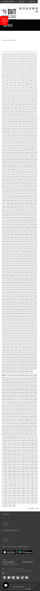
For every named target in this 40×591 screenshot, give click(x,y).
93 (11, 87)
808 (27, 358)
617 (19, 286)
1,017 (17, 441)
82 (4, 84)
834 (23, 368)
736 (27, 330)
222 (23, 135)
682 (27, 310)
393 (23, 200)
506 (8, 245)
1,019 (26, 441)
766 (4, 344)
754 (27, 337)
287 (31, 159)
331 (27, 176)
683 (31, 310)
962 (4, 420)
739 (4, 334)
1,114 (22, 482)
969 (31, 420)
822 (11, 364)
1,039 (8, 451)
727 (27, 327)
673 (27, 306)
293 (19, 163)
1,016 (13, 441)
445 (15, 221)
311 (19, 169)
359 (31, 187)
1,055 (8, 458)
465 (23, 228)
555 (23, 262)
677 (8, 310)
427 (15, 214)
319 (15, 173)
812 (8, 361)
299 (8, 166)
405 (35, 204)
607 (15, 282)
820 (4, 364)
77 (19, 80)
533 (8, 255)
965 (15, 420)
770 (19, 344)
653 (19, 299)
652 (15, 299)
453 (11, 224)
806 (19, 358)
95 (19, 87)
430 (27, 214)
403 (27, 204)
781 (27, 347)
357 (23, 187)
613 (4, 286)
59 (19, 74)
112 (15, 94)
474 (23, 231)
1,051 (26, 454)
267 (23, 152)
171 (35, 115)
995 (27, 430)
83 (7, 84)
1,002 (21, 434)
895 (23, 393)
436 (15, 217)
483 (23, 234)
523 (4, 252)
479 (8, 234)
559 (4, 265)
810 (35, 358)
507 (11, 245)
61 (27, 74)
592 (27, 276)
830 (8, 368)
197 (31, 125)
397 (4, 204)
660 (11, 303)
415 (4, 210)
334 (4, 180)
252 (35, 145)
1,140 (31, 492)
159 (23, 111)
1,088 (13, 471)
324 (35, 173)
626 (19, 289)
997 (35, 430)
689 (19, 313)
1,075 (26, 464)
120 (11, 98)
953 (4, 417)
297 (35, 163)
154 (4, 111)
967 (23, 420)
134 (31, 101)
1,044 (31, 451)
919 (11, 403)
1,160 (13, 502)
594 (35, 276)
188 (31, 122)
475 (27, 231)
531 (35, 252)
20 (7, 60)
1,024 (13, 444)
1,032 (13, 447)
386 (31, 197)
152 (31, 108)
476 (31, 231)
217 (4, 135)
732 (11, 330)
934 (35, 406)
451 (4, 224)
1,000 (12, 434)
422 (31, 210)
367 (27, 190)
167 (19, 115)
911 (15, 399)
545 (19, 258)
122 (19, 98)
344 (8, 183)
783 (35, 347)
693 (35, 313)
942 (31, 410)
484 (27, 234)
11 (7, 57)
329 (19, 176)
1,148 (31, 495)
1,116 (31, 482)
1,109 (35, 478)
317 (8, 173)
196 (27, 125)
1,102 (4, 478)
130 (15, 101)
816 (23, 361)
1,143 (8, 495)
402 (23, 204)
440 (31, 217)
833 (19, 368)
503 (31, 241)
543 (11, 258)
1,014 (4, 441)
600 (23, 279)
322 (27, 173)
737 (31, 330)
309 (11, 169)
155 (8, 111)
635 (19, 293)
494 (31, 238)
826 (27, 364)
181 (4, 122)
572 (19, 269)
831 (11, 368)
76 (15, 80)
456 (23, 224)
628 (27, 289)
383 (19, 197)
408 (11, 207)
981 (8, 427)
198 (35, 125)
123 (23, 98)
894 (19, 393)
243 (35, 142)
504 (35, 241)
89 (31, 84)
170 (31, 115)
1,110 (4, 482)
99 (35, 87)
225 (35, 135)
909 (8, 399)
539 (31, 255)
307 (4, 169)
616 (15, 286)
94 (15, 87)
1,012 (31, 437)
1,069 (35, 461)
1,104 (13, 478)
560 (8, 265)
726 (23, 327)
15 (23, 57)
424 (4, 214)
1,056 (13, 458)
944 (4, 413)
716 (19, 323)
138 (11, 104)
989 (4, 430)
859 (23, 379)
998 (4, 434)
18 (35, 57)
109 (4, 94)
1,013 (35, 437)
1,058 (22, 458)
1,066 (22, 461)
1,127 (8, 488)
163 (4, 115)
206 (31, 128)
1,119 (8, 485)
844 (27, 371)
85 (15, 84)
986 (27, 427)
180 (35, 118)
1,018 (22, 441)
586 (4, 276)
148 (15, 108)
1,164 (31, 502)
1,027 (26, 444)
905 (27, 396)
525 (11, 252)
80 (31, 80)
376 (27, 193)
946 (11, 413)
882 (8, 389)
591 (23, 276)
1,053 (35, 454)
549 (35, 258)
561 (11, 265)
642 (11, 296)
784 (4, 351)
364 (15, 190)
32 (19, 63)
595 (4, 279)
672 (23, 306)
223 (27, 135)
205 (27, 128)
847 (12, 375)
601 (27, 279)
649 (4, 299)
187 (27, 122)
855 (8, 379)
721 (4, 327)
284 (19, 159)
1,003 (25, 434)
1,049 (17, 454)
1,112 (13, 482)
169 (27, 115)
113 (19, 94)
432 (35, 214)
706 (15, 320)
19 (4, 60)
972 (8, 423)
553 (15, 262)
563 (19, 265)
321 (23, 173)
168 (23, 115)
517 (15, 248)
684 (35, 310)
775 (4, 347)
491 (19, 238)
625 (15, 289)
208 (4, 132)
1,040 (13, 451)
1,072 (13, 464)
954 (8, 417)
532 (4, 255)
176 (19, 118)
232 (27, 139)
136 (4, 104)
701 (31, 317)
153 (35, 108)
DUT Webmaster (18, 587)
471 (11, 231)
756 (35, 337)
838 (4, 371)
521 (31, 248)
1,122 (22, 485)
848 (16, 375)
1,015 (8, 441)
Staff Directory (33, 9)
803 (8, 358)
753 (23, 337)
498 (11, 241)
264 (11, 152)
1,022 (4, 444)
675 (35, 306)
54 (35, 70)
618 (23, 286)
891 (8, 393)
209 (8, 132)
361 (4, 190)
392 (19, 200)
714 (11, 323)
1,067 (26, 461)
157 (15, 111)
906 (31, 396)
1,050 (22, 454)
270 (35, 152)
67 (15, 77)
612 (35, 282)
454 (15, 224)
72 (35, 77)
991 (11, 430)
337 (15, 180)
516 (11, 248)
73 (4, 80)
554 (19, 262)
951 (31, 413)
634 (15, 293)
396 (35, 200)
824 (19, 364)
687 (11, 313)
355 (15, 187)
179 (31, 118)
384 (23, 197)
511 (27, 245)
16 (27, 57)
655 (27, 299)
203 (19, 128)
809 (31, 358)
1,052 (31, 454)
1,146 (22, 495)
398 (8, 204)
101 (8, 91)
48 (11, 70)
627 (23, 289)
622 (4, 289)
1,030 (4, 447)
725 (19, 327)
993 (19, 430)
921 (19, 403)
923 (27, 403)
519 (23, 248)
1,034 (22, 447)
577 (4, 272)
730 (4, 330)
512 (31, 245)
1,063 (8, 461)
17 (31, 57)
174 (11, 118)
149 (19, 108)
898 (35, 393)
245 (8, 145)
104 (19, 91)
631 (4, 293)
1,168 (13, 506)
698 (19, 317)
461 (8, 228)
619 (27, 286)
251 (31, 145)
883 (11, 389)
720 (35, 323)
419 (19, 210)
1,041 (17, 451)
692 (31, 313)
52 (27, 70)
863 (4, 382)
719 (31, 323)
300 (11, 166)
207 (35, 128)
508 (15, 245)
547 (27, 258)
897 (31, 393)
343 (4, 183)
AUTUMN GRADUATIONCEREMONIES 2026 (4, 21)
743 (19, 334)
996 (31, 430)
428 (19, 214)
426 (11, 214)
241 (27, 142)
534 (11, 255)
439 (27, 217)
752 (19, 337)
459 (35, 224)
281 (8, 159)
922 (23, 403)
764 (31, 341)
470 (8, 231)
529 (27, 252)
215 (31, 132)
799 (27, 354)
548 (31, 258)
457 (27, 224)
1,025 (17, 444)
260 (31, 149)
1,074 (22, 464)
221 (19, 135)
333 (35, 176)
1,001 (16, 434)
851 (28, 375)
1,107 (26, 478)
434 (8, 217)
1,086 (4, 471)
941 (27, 410)
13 (15, 57)
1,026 (22, 444)
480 (11, 234)
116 (31, 94)
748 (4, 337)
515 (8, 248)
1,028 (31, 444)
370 (4, 193)
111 (11, 94)
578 (8, 272)
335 (8, 180)
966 (19, 420)
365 (19, 190)
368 (31, 190)
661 (15, 303)
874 (11, 386)
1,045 (35, 451)
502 (27, 241)
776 (8, 347)
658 (4, 303)
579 (11, 272)
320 (19, 173)
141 (23, 104)
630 (35, 289)
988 (35, 427)
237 (11, 142)
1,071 (8, 464)
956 (15, 417)
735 (23, 330)
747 (35, 334)
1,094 (4, 475)
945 (8, 413)
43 (27, 67)
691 (27, 313)
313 (27, 169)
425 (8, 214)
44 (31, 67)
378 (35, 193)
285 (23, 159)
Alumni (13, 4)
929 (15, 406)
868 (23, 382)
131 (19, 101)
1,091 (26, 471)
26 (31, 60)
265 (15, 152)
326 (8, 176)
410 (19, 207)
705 (11, 320)
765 (35, 341)
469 (4, 231)
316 (4, 173)
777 (11, 347)
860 (27, 379)
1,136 (13, 492)
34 (27, 63)
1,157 (35, 499)
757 (4, 341)
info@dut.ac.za (10, 573)
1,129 (17, 488)
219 (11, 135)
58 (15, 74)
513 (35, 245)
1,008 (13, 437)
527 (19, 252)
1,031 (8, 447)
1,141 (35, 492)
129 (11, 101)
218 (8, 135)
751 (15, 337)
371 (8, 193)
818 (31, 361)
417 (11, 210)
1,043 (26, 451)
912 (19, 399)
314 (31, 169)
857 (15, 379)
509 (19, 245)
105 (23, 91)
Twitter (24, 9)
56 (7, 74)
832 (15, 368)
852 (31, 375)
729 (35, 327)
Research (32, 2)
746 (31, 334)
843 (23, 371)
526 (15, 252)
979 (35, 423)
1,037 (35, 447)
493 (27, 238)
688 (15, 313)
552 (11, 262)
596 (8, 279)
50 (19, 70)
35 (31, 63)
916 (35, 399)
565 (27, 265)
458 (31, 224)
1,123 (26, 485)
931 (23, 406)
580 (15, 272)
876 (19, 386)
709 (27, 320)
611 (31, 282)
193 (15, 125)
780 (23, 347)
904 (23, 396)
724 (15, 327)
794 (8, 354)
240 (23, 142)
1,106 (22, 478)
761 (19, 341)
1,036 (31, 447)
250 (27, 145)
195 (23, 125)
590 (19, 276)
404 (31, 204)
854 (4, 379)
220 (15, 135)
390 (11, 200)
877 (23, 386)
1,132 (31, 488)
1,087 (8, 471)
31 (15, 63)
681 (23, 310)
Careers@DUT (25, 4)
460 (4, 228)
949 (23, 413)
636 (23, 293)
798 (23, 354)
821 (8, 364)
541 (4, 258)
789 (23, 351)
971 (4, 423)
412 (27, 207)
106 (27, 91)
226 (4, 139)
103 (15, 91)
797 (19, 354)
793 (4, 354)
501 (23, 241)
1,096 (13, 475)
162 (35, 111)
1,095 (8, 475)
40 (15, 67)
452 (8, 224)
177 (23, 118)
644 (19, 296)
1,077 (35, 464)
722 (8, 327)
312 (23, 169)
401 (19, 204)
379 (4, 197)
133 (27, 101)
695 (8, 317)
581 (19, 272)
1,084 (31, 468)
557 (31, 262)
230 (19, 139)
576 (35, 269)
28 (4, 63)
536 (19, 255)
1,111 (8, 482)
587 (8, 276)
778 (15, 347)
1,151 (8, 499)
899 (4, 396)
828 (35, 364)
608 (19, 282)
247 (15, 145)
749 (8, 337)
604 (4, 282)
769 (15, 344)
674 (31, 306)
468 (35, 228)
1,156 (31, 499)
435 (11, 217)
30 (11, 63)
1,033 (17, 447)
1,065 (17, 461)
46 (4, 70)
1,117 (35, 482)
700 (27, 317)
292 (15, 163)
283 (15, 159)
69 (23, 77)
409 (15, 207)
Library (21, 2)
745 (27, 334)
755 (31, 337)
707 (19, 320)
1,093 (35, 471)
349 (27, 183)
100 (4, 91)
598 (15, 279)
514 (4, 248)
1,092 (31, 471)
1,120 (13, 485)
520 (27, 248)
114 (23, 94)
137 (8, 104)
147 (11, 108)
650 (8, 299)
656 (31, 299)
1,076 (31, 464)
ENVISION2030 (25, 6)
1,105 (17, 478)
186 (23, 122)
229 (15, 139)
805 (15, 358)
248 (19, 145)
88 (27, 84)
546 (23, 258)
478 (4, 234)
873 (8, 386)
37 (4, 67)
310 (15, 169)
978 (31, 423)
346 (15, 183)
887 (27, 389)
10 (4, 57)
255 (11, 149)
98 (31, 87)
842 (19, 371)
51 (23, 70)
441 (35, 217)
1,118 (4, 485)
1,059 (26, 458)
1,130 (22, 488)
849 (20, 375)
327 (11, 176)
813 (11, 361)
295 (27, 163)
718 (27, 323)
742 (15, 334)
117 (35, 94)
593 (31, 276)
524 (8, 252)
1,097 (17, 475)
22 (15, 60)
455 (19, 224)
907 (35, 396)
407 (8, 207)
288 (35, 159)
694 (4, 317)
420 (23, 210)
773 (31, 344)
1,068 (31, 461)
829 (4, 368)
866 (15, 382)
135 (35, 101)
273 (11, 156)
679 (15, 310)
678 (11, 310)
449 (31, 221)
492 (23, 238)
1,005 (34, 434)
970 (35, 420)
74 (7, 80)
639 (35, 293)
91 (4, 87)
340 (27, 180)
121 (15, 98)
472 (15, 231)
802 (4, 358)
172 (4, 118)
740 (8, 334)
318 (11, 173)
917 (4, 403)
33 (23, 63)
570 (11, 269)
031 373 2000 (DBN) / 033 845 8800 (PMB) (18, 571)
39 (11, 67)
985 (23, 427)
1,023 (8, 444)
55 (4, 74)
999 (8, 434)
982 (11, 427)
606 (11, 282)
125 (31, 98)
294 (23, 163)
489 (11, 238)
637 (27, 293)
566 (31, 265)
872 (4, 386)
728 (31, 327)
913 (23, 399)
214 (27, 132)
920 (15, 403)
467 (31, 228)
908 (4, 399)
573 (23, 269)
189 (35, 122)
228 (11, 139)
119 (8, 98)
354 (11, 187)
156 (11, 111)
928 (11, 406)
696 (11, 317)
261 (35, 149)
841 (15, 371)
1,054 (4, 458)
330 (23, 176)
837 (35, 368)
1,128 (13, 488)
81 (35, 80)
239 (19, 142)
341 (31, 180)
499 (15, 241)
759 (11, 341)
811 (4, 361)
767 (8, 344)
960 (31, 417)
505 (4, 245)
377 (31, 193)
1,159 (8, 502)
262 (4, 152)
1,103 (8, 478)
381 (11, 197)
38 (7, 67)
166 (15, 115)
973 (11, 423)
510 (23, 245)
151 (27, 108)
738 (35, 330)
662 (19, 303)
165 (11, 115)
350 (31, 183)
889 (35, 389)
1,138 (22, 492)
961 (35, 417)
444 (11, 221)
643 (15, 296)
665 (31, 303)
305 (31, 166)
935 (4, 410)
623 (8, 289)
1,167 (8, 506)
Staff (4, 4)
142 (27, 104)
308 (8, 169)
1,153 (17, 499)
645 (23, 296)
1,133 (35, 488)
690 (23, 313)
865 (11, 382)
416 (8, 210)
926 (4, 406)
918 (8, 403)
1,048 (13, 454)
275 (19, 156)
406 (4, 207)
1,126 (4, 488)
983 (15, 427)
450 (35, 221)
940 (23, 410)
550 (4, 262)
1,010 (22, 437)
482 (19, 234)
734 (19, 330)
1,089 (17, 471)
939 (19, 410)
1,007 (8, 437)
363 (11, 190)
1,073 (17, 464)
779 (19, 347)
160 (27, 111)
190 (4, 125)
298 (4, 166)
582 (23, 272)
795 (11, 354)
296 (31, 163)
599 (19, 279)
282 (11, 159)
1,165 (35, 502)
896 (27, 393)
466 (27, 228)
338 (19, 180)
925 (35, 403)
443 (8, 221)
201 (11, 128)
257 (19, 149)
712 (4, 323)
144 (35, 104)
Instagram (27, 9)
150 (23, 108)
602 (31, 279)
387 (35, 197)
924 (31, 403)
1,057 (17, 458)
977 (27, 423)
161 (31, 111)
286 (27, 159)
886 (23, 389)
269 (31, 152)
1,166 (4, 506)
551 (8, 262)
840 (11, 371)
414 (35, 207)
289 (4, 163)
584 (31, 272)
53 (31, 70)
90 (35, 84)
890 (4, 393)
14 (19, 57)
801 (35, 354)
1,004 (29, 434)
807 (23, 358)
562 (15, 265)
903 (19, 396)
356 (19, 187)
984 (19, 427)
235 (4, 142)
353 (8, 187)
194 (19, 125)
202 (15, 128)
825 (23, 364)
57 (11, 74)
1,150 (4, 499)
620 (31, 286)
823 (15, 364)
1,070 (4, 464)
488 (8, 238)
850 (24, 375)
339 (23, 180)
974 (15, 423)
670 (15, 306)
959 (27, 417)
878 (27, 386)
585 (35, 272)
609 (23, 282)
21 (11, 60)
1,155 (26, 499)
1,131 (26, 488)
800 (31, 354)
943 (35, 410)
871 (35, 382)
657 (35, 299)
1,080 (13, 468)
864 (8, 382)
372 (11, 193)
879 (31, 386)
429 (23, 214)
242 (31, 142)
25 (27, 60)
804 (11, 358)
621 (35, 286)
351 (35, 183)
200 (8, 128)
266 (19, 152)
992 (15, 430)
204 (23, 128)
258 (23, 149)
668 (8, 306)
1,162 (22, 502)
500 (19, 241)
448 (27, 221)
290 (8, 163)
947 (15, 413)
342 (35, 180)
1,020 (31, 441)
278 (31, 156)
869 (27, 382)
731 (8, 330)
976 (23, 423)
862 (35, 379)
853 (35, 375)
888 (31, 389)
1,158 (4, 502)
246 (11, 145)
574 (27, 269)
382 (15, 197)
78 (23, 80)
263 (8, 152)
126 (35, 98)
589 (15, 276)
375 (23, 193)
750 (11, 337)
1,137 (17, 492)
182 (8, 122)
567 (35, 265)
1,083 (26, 468)
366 (23, 190)
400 (15, 204)
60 (23, 74)
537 (23, 255)
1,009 (17, 437)
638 (31, 293)
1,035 (26, 447)
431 (31, 214)
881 (4, 389)
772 (27, 344)
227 (8, 139)
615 (11, 286)
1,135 (8, 492)
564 (23, 265)
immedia (28, 589)
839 (8, 371)
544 (15, 258)
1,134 (4, 492)
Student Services (8, 2)
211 (15, 132)
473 (19, 231)
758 (8, 341)
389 (8, 200)
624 (11, 289)
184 (15, 122)
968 (27, 420)
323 (31, 173)
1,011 (26, 437)
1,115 (26, 482)
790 (27, 351)
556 (27, 262)
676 (4, 310)
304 (27, 166)
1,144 (13, 495)
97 (27, 87)
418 (15, 210)
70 (27, 77)
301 (15, 166)
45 (35, 67)
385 (27, 197)
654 (23, 299)
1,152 (13, 499)
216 (35, 132)
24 (23, 60)
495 (35, 238)
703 (4, 320)
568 (4, 269)
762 (23, 341)
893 (15, 393)
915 (31, 399)
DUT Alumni (37, 9)
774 (35, 344)
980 (4, 427)
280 (4, 159)
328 (15, 176)
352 (4, 187)
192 (11, 125)
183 (11, 122)
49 (15, 70)
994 (23, 430)
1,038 (4, 451)
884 (15, 389)
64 (4, 77)
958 (23, 417)
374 (19, 193)
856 (11, 379)
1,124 (31, 485)
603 (35, 279)
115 (27, 94)
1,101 (35, 475)
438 (23, 217)
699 (23, 317)
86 (19, 84)
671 (19, 306)
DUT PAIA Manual (8, 562)
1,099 (26, 475)
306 (35, 166)
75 (11, 80)
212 (19, 132)
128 (8, 101)
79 (27, 80)
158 (19, 111)
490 (15, 238)
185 (19, 122)
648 (35, 296)
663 (23, 303)
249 (23, 145)
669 (11, 306)
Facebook (20, 9)
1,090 (22, 471)
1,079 (8, 468)
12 (11, 57)
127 (4, 101)
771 (23, 344)
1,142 (4, 495)
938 (15, 410)
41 (19, 67)
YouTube (30, 9)
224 (31, 135)
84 (11, 84)
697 (15, 317)
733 (15, 330)
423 (35, 210)
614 (8, 286)
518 (19, 248)
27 (35, 60)
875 (15, 386)
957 (19, 417)
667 (4, 306)
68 (19, 77)
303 (23, 166)
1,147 (26, 495)
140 (19, 104)
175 (15, 118)
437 (19, 217)
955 (11, 417)
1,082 (22, 468)
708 (23, 320)
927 (8, 406)
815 (19, 361)
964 (11, 420)
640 (4, 296)
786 (11, 351)
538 (27, 255)
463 (15, 228)
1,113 (17, 482)
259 (27, 149)
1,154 (22, 499)
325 (4, 176)
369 (35, 190)
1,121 (17, 485)
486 (35, 234)
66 (11, 77)
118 (4, 98)
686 (8, 313)
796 (15, 354)
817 (27, 361)
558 (35, 262)
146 (8, 108)
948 (19, 413)
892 (11, 393)
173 (8, 118)
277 (27, 156)
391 (15, 200)
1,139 (26, 492)
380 (8, 197)
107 (31, 91)
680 (19, 310)
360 (35, 187)
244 (4, 145)
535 (15, 255)
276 (23, 156)
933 (31, 406)
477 (35, 231)
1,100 (31, 475)
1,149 (35, 495)
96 (23, 87)
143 (31, 104)
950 (27, 413)
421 (27, 210)
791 (31, 351)
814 (15, 361)
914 (27, 399)
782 (31, 347)
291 (11, 163)
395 (31, 200)
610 (27, 282)
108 (35, 91)
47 (7, 70)
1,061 (35, 458)
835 (27, 368)
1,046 (4, 454)
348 (23, 183)
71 (31, 77)
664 (27, 303)
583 (27, 272)
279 (35, 156)
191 (8, 125)
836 (31, 368)
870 (31, 382)
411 (23, 207)
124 (27, 98)
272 (8, 156)
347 (19, 183)
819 (35, 361)
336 (11, 180)
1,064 (13, 461)
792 (35, 351)
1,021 (35, 441)
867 (19, 382)
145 (4, 108)
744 (23, 334)
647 (31, 296)
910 (11, 399)
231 (23, 139)
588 (11, 276)
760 (15, 341)
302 (19, 166)
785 (8, 351)
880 (35, 386)
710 (31, 320)
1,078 (4, 468)
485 (31, 234)
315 (35, 169)
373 (15, 193)
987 (31, 427)
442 (4, 221)
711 (35, 320)
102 (11, 91)
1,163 (26, 502)
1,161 (17, 502)
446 (19, 221)
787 (15, 351)
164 (8, 115)
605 (8, 282)
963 (8, 420)
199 (4, 128)
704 (8, 320)
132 (23, 101)
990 (8, 430)
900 (8, 396)
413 (31, 207)
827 (31, 364)
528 (23, 252)
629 (31, 289)
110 (8, 94)
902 (15, 396)
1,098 (22, 475)
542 (8, 258)
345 (11, 183)
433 (4, 217)
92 (7, 87)
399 (11, 204)
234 (35, 139)
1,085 (35, 468)
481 (15, 234)
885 (19, 389)
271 (4, 156)
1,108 (31, 478)
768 (11, 344)
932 (27, 406)
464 (19, 228)
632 (8, 293)
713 (8, 323)
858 (19, 379)
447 (23, 221)
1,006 (4, 437)
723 (11, 327)
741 (11, 334)
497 (8, 241)
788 (19, 351)
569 (8, 269)
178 (27, 118)
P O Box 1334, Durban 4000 (14, 569)
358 (27, 187)
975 (19, 423)
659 (8, 303)
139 (15, 104)
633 (11, 293)
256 (15, 149)
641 (8, 296)
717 (23, 323)
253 (4, 149)
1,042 (22, 451)
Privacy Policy (28, 562)
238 (15, 142)
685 (4, 313)
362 (8, 190)
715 (15, 323)
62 (31, 74)
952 (35, 413)
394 (27, 200)
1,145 (17, 495)
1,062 (4, 461)
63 (35, 74)
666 (35, 303)
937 (11, 410)
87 (23, 84)
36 (35, 63)
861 (31, 379)
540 (35, 255)
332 (31, 176)
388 (4, 200)
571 (15, 269)
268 (27, 152)
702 (35, 317)
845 (31, 371)
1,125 (35, 485)
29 (7, 63)
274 (15, 156)
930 (19, 406)
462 (11, 228)
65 (7, 77)
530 (31, 252)
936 (8, 410)
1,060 (31, 458)
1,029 (35, 444)
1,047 (8, 454)
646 (27, 296)
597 (11, 279)
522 (35, 248)
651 (11, 299)
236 (8, 142)
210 (11, 132)
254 (8, 149)
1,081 (17, 468)
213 (23, 132)
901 (11, 396)
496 (4, 241)
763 (27, 341)
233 (31, 139)
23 (19, 60)
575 (31, 269)
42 (23, 67)
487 (4, 238)
